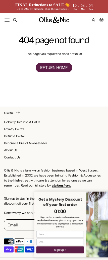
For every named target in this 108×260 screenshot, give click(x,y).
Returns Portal (14, 136)
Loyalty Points (14, 129)
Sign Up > (48, 249)
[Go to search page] (15, 20)
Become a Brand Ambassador (25, 143)
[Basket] (100, 20)
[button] (15, 20)
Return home (54, 67)
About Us (10, 150)
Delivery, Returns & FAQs (22, 122)
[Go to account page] (93, 20)
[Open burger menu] (7, 20)
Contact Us (12, 157)
